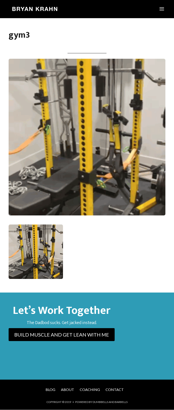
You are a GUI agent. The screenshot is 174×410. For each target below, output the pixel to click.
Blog (50, 389)
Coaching (90, 389)
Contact (115, 389)
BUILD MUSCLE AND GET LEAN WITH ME (61, 335)
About (67, 389)
